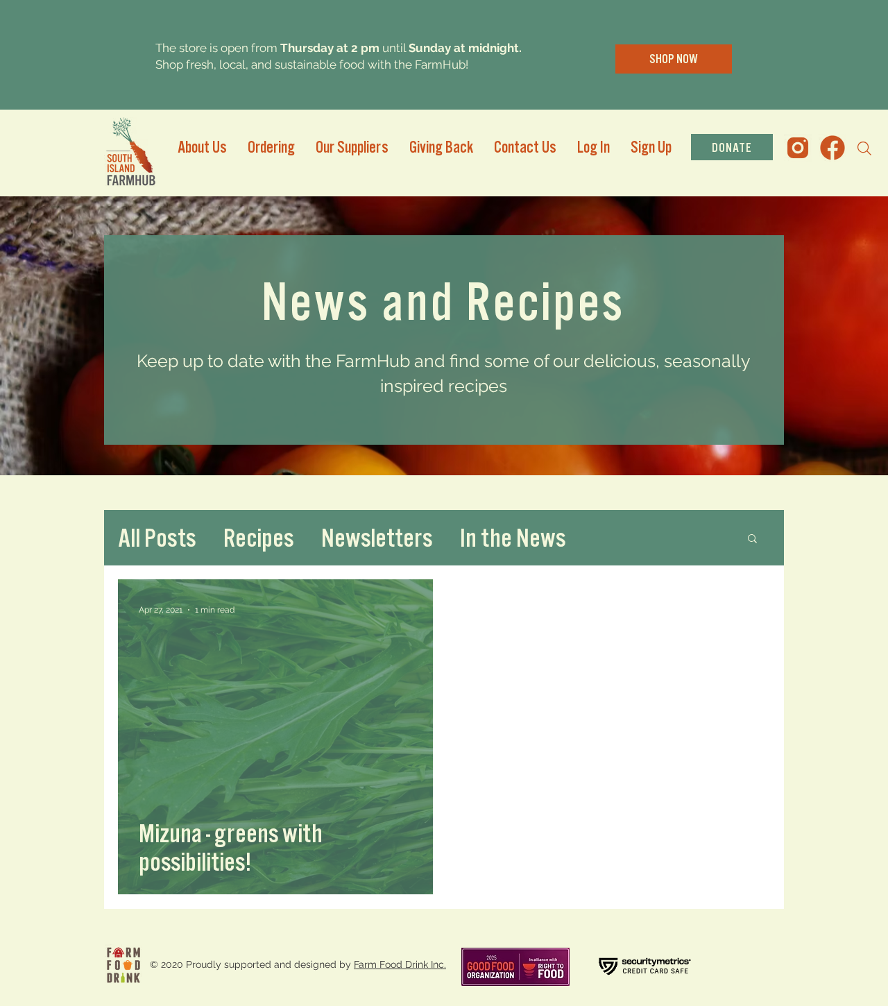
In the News (512, 537)
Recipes (258, 537)
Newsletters (376, 537)
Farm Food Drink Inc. (400, 964)
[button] (752, 539)
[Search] (864, 148)
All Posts (157, 537)
